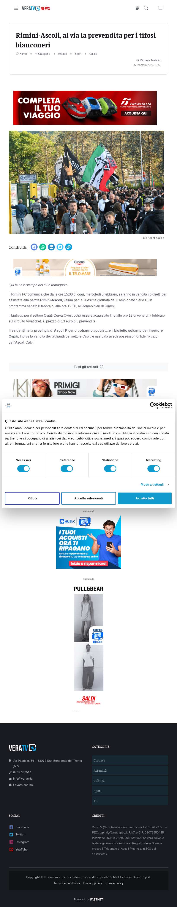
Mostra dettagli (152, 484)
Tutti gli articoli (86, 367)
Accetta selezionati (88, 498)
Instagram (22, 842)
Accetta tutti (145, 498)
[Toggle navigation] (16, 8)
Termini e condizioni (67, 883)
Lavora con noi (23, 785)
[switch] (67, 468)
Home (23, 53)
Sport (78, 53)
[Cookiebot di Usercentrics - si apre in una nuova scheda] (153, 405)
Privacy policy (92, 883)
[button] (147, 8)
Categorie (44, 53)
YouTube (22, 849)
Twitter (20, 834)
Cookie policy (114, 883)
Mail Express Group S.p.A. (132, 877)
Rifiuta (32, 498)
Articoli (62, 53)
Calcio (93, 53)
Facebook (22, 827)
